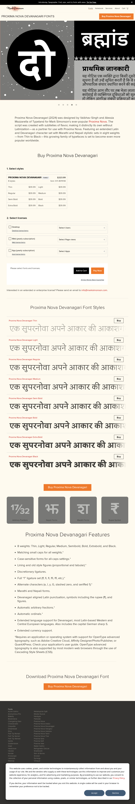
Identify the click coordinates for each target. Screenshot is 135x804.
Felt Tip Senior (14, 736)
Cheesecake (13, 724)
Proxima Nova (98, 121)
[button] (59, 105)
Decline (115, 793)
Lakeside (11, 758)
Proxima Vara (39, 743)
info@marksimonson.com (94, 290)
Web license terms (18, 242)
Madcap (11, 761)
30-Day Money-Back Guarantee (92, 280)
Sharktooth (38, 751)
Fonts (90, 8)
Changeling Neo (14, 721)
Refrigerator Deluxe (41, 748)
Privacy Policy (118, 778)
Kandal (10, 753)
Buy (119, 320)
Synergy (37, 758)
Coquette (12, 726)
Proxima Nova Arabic (42, 724)
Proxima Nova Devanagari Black (23, 456)
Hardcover (12, 748)
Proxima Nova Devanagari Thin (23, 320)
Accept (94, 793)
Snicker (37, 756)
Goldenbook (13, 743)
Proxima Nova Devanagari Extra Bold (25, 437)
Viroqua (37, 761)
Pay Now (97, 270)
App (23, 250)
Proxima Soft (39, 741)
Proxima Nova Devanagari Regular (24, 359)
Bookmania (12, 719)
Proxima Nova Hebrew (43, 731)
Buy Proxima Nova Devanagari (116, 16)
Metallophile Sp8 (40, 711)
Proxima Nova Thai (41, 736)
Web (23, 238)
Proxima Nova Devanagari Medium (24, 379)
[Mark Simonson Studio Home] (15, 9)
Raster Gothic (39, 746)
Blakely (11, 716)
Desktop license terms (20, 231)
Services (108, 8)
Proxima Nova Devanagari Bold (23, 417)
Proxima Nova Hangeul (43, 729)
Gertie (10, 741)
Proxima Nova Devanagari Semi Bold (25, 398)
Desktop (16, 227)
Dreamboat (12, 729)
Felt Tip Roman (14, 734)
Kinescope (12, 756)
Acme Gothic (13, 711)
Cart (124, 8)
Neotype (37, 716)
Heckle (11, 751)
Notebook (99, 8)
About (117, 8)
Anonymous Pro (14, 714)
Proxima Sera (39, 739)
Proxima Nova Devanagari (44, 726)
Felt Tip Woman (14, 739)
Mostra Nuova (39, 714)
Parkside (37, 719)
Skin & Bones (39, 753)
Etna (10, 731)
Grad (10, 746)
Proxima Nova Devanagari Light (23, 340)
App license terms (18, 254)
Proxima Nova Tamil (41, 734)
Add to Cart (81, 270)
